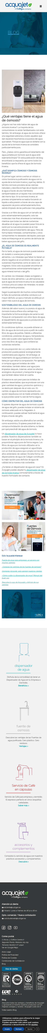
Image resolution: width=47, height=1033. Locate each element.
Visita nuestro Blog (9, 1010)
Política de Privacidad (10, 955)
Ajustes (29, 1029)
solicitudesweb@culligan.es (15, 918)
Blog (4, 964)
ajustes (34, 1025)
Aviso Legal (6, 952)
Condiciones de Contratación (13, 961)
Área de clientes (11, 969)
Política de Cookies (9, 958)
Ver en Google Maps (10, 948)
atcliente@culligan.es (12, 907)
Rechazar (19, 1029)
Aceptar (7, 1029)
